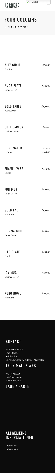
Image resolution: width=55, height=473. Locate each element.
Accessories (10, 110)
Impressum (11, 445)
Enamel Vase (14, 168)
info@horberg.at (14, 377)
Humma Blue (14, 231)
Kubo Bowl (13, 293)
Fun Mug (11, 189)
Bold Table (13, 106)
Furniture (9, 69)
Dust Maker (13, 148)
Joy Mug (11, 272)
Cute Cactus (14, 127)
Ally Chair (13, 64)
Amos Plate (13, 85)
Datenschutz (12, 448)
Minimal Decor (12, 131)
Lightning (9, 152)
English (34, 2)
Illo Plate (12, 251)
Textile (8, 172)
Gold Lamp (13, 210)
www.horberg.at (13, 380)
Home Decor (11, 89)
